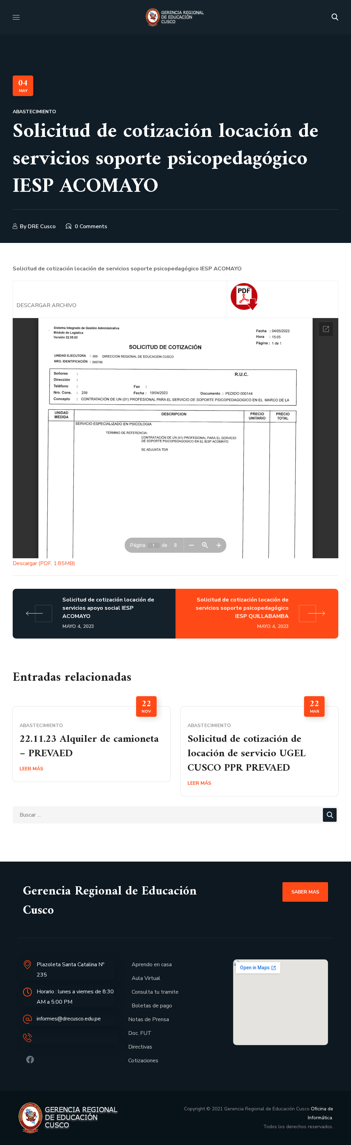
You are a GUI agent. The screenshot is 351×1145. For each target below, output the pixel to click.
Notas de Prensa (148, 1019)
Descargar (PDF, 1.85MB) (44, 563)
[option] (92, 744)
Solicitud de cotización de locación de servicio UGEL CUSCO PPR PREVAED (246, 753)
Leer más (31, 769)
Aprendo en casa (152, 964)
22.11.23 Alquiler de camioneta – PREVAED (89, 746)
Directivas (140, 1047)
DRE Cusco (42, 226)
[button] (334, 17)
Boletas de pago (152, 1005)
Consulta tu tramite (155, 992)
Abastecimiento (34, 111)
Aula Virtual (146, 978)
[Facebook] (30, 1060)
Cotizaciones (143, 1060)
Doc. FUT (140, 1033)
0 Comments (91, 226)
